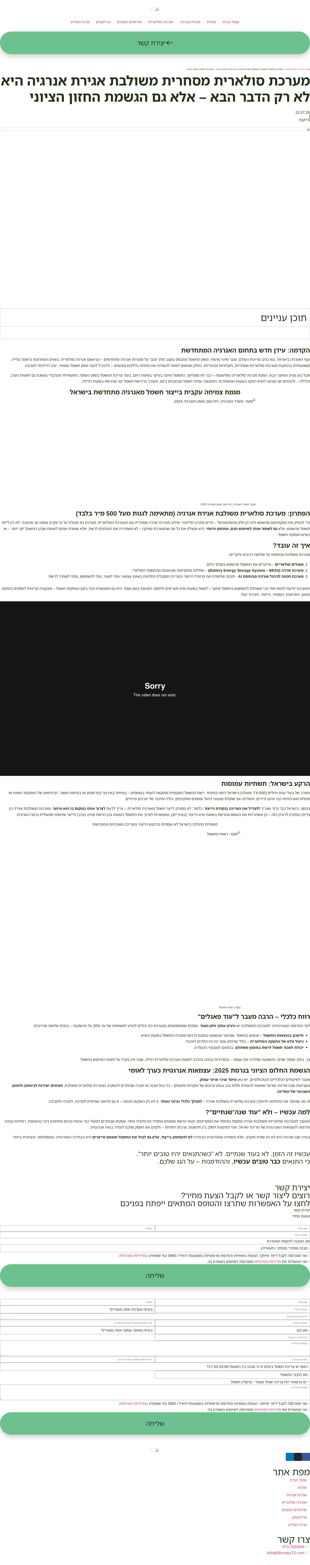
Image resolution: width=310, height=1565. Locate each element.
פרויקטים (103, 21)
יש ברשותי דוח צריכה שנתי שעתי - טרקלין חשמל (269, 1381)
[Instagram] (298, 1457)
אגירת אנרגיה (190, 21)
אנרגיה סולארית (160, 21)
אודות (211, 21)
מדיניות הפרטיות (267, 1261)
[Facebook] (306, 1457)
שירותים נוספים (129, 21)
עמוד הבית (230, 21)
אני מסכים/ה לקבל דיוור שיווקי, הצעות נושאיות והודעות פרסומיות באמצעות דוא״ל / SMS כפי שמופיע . (212, 1255)
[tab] (155, 1210)
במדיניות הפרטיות (133, 1255)
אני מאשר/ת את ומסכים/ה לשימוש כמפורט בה (257, 1261)
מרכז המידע (80, 21)
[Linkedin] (290, 1457)
